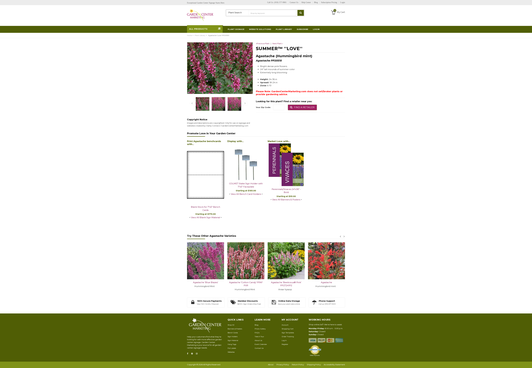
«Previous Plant (262, 43)
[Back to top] (529, 363)
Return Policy (298, 364)
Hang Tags (232, 344)
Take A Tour (259, 336)
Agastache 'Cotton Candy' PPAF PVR (205, 284)
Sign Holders (232, 336)
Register (285, 344)
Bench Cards (233, 333)
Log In (284, 340)
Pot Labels (232, 348)
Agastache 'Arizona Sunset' (326, 282)
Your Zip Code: (263, 107)
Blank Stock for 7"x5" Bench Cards (205, 208)
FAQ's (257, 333)
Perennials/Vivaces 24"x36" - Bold (286, 191)
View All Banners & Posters (286, 199)
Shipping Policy (314, 364)
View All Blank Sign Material (205, 217)
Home (189, 35)
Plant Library (200, 35)
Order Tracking (288, 336)
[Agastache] (286, 260)
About (270, 364)
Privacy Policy (283, 364)
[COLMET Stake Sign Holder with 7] (245, 161)
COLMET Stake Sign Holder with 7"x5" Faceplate (246, 185)
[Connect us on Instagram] (197, 353)
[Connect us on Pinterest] (193, 353)
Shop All (231, 325)
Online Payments (315, 355)
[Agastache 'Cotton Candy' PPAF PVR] (205, 260)
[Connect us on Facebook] (188, 353)
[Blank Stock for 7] (205, 175)
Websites (231, 352)
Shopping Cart (288, 329)
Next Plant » (277, 43)
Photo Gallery (260, 329)
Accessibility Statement (334, 364)
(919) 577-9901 (280, 2)
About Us (258, 340)
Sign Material (233, 340)
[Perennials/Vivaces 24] (286, 164)
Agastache (286, 282)
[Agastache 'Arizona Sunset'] (326, 260)
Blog (256, 325)
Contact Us (259, 348)
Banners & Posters (235, 329)
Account (285, 325)
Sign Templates (288, 333)
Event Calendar (261, 344)
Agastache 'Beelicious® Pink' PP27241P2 (246, 284)
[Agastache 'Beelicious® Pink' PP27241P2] (245, 260)
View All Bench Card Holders (246, 194)
